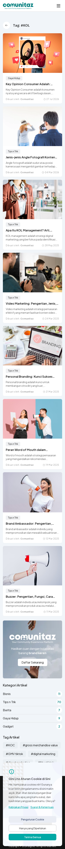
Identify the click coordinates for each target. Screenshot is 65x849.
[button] (58, 5)
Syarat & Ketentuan (42, 807)
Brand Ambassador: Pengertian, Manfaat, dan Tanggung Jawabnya (31, 524)
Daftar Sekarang (32, 662)
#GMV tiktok (14, 754)
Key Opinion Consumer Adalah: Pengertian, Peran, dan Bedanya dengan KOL (29, 84)
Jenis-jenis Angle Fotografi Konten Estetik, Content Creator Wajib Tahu (32, 157)
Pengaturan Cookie (32, 819)
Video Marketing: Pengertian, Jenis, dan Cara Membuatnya (31, 304)
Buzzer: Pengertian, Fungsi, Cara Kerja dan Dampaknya (29, 597)
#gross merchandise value (40, 745)
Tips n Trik (13, 151)
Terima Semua (32, 837)
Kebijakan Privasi (18, 807)
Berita (31, 710)
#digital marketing (43, 754)
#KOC (10, 745)
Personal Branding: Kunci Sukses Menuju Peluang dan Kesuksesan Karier (29, 377)
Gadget (31, 726)
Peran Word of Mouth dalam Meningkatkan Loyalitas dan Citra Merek (30, 450)
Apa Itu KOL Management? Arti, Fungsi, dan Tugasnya (28, 230)
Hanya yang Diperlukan (32, 828)
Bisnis (31, 694)
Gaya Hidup (14, 78)
